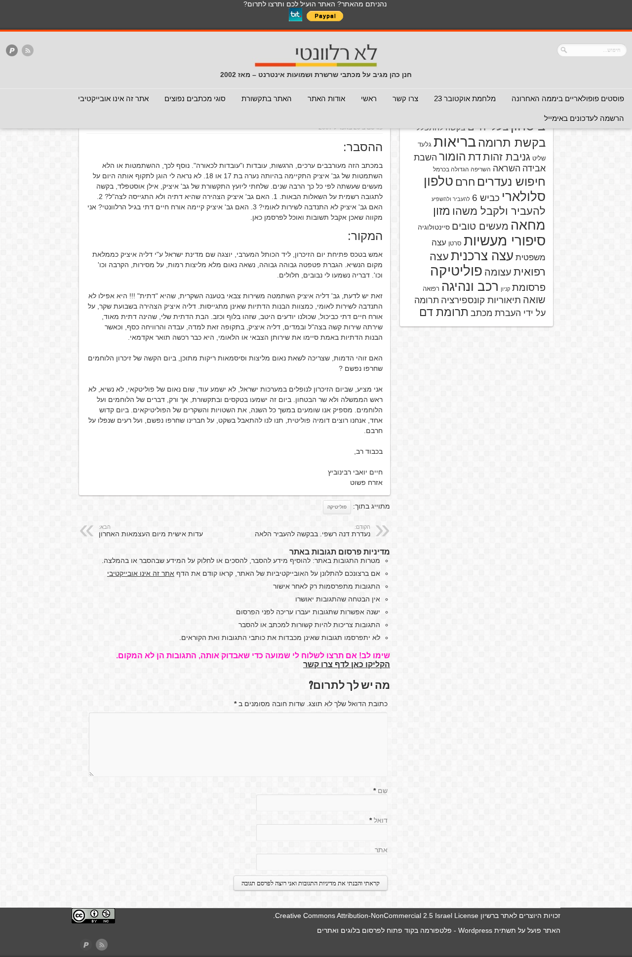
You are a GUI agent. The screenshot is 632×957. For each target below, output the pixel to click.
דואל (381, 820)
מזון (441, 210)
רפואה (431, 288)
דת (474, 157)
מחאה (528, 225)
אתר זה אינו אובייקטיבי (113, 98)
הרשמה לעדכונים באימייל (584, 118)
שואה (534, 299)
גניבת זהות (506, 156)
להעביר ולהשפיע (451, 199)
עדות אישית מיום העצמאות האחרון (151, 531)
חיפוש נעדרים (511, 181)
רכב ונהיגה (470, 286)
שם (383, 791)
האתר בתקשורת (266, 98)
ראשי (369, 98)
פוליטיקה (337, 507)
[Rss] (28, 51)
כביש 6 (486, 197)
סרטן (455, 243)
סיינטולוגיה (434, 227)
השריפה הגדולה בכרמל (462, 169)
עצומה (498, 272)
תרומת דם (444, 312)
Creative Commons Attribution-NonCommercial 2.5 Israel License (376, 915)
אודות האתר (326, 98)
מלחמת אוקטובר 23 (465, 98)
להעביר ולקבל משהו (499, 211)
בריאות (455, 141)
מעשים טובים (480, 226)
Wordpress (475, 930)
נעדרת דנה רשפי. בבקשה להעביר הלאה (312, 531)
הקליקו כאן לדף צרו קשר (346, 664)
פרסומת (529, 287)
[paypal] (12, 51)
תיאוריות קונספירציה (481, 300)
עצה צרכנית (482, 256)
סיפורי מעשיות (505, 240)
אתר (381, 850)
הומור (452, 156)
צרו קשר (405, 98)
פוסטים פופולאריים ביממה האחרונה (568, 98)
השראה (506, 168)
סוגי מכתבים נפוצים (195, 98)
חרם (465, 182)
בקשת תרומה (512, 142)
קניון (505, 289)
